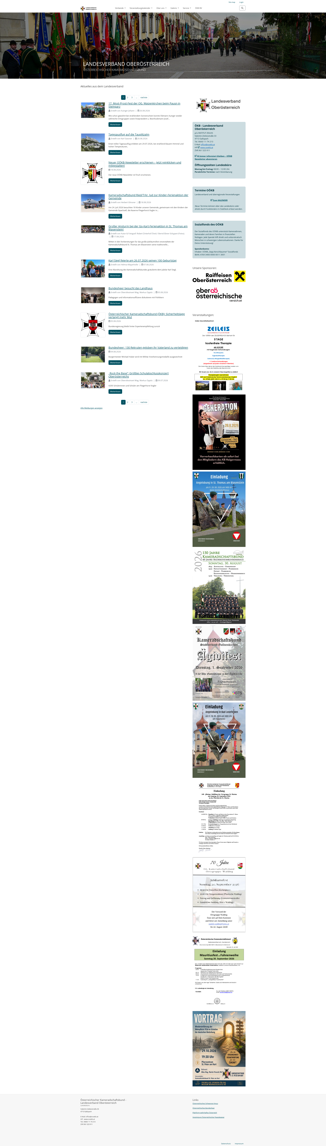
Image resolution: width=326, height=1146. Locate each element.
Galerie (174, 8)
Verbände (119, 8)
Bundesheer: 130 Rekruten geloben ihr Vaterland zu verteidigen (148, 347)
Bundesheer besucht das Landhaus (130, 288)
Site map (232, 2)
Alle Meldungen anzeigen (91, 408)
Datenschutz (226, 1143)
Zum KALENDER (220, 200)
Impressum (239, 1143)
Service (186, 8)
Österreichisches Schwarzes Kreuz (205, 1103)
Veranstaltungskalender (140, 8)
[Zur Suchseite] (242, 8)
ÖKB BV (198, 8)
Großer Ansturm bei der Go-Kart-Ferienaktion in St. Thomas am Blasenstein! (148, 227)
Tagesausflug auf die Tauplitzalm (128, 134)
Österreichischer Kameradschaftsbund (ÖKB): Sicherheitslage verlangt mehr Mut (146, 315)
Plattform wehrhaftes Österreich (205, 1113)
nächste (143, 97)
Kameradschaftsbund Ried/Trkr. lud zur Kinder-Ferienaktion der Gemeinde (148, 196)
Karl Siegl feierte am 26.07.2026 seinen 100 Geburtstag (142, 260)
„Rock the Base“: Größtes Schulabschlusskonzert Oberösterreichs (138, 374)
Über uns (160, 8)
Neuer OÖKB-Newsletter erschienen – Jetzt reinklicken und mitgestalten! (144, 164)
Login (241, 2)
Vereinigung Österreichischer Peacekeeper (208, 1117)
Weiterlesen (115, 124)
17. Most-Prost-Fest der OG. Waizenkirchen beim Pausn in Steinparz (144, 105)
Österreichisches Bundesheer (204, 1108)
